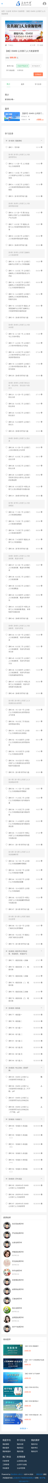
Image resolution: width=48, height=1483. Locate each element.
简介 (8, 84)
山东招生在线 (22, 1461)
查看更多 (23, 1428)
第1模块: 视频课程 (15, 140)
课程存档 (39, 1474)
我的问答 (20, 1444)
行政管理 (21, 11)
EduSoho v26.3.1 (17, 1474)
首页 (3, 11)
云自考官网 (21, 1468)
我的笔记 (20, 1447)
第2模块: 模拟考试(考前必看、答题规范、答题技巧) (18, 952)
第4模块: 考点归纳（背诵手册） (18, 1069)
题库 (22, 84)
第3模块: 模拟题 (14, 1008)
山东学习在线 (22, 1464)
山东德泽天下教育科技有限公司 (23, 1478)
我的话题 (20, 1451)
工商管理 (6, 1464)
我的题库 (6, 1447)
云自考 (8, 11)
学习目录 (38, 84)
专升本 (14, 11)
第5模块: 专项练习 (15, 1119)
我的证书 (34, 1451)
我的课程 (6, 1444)
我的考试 (34, 1447)
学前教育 (6, 1468)
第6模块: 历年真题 (15, 1179)
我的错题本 (7, 1451)
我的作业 (34, 1444)
